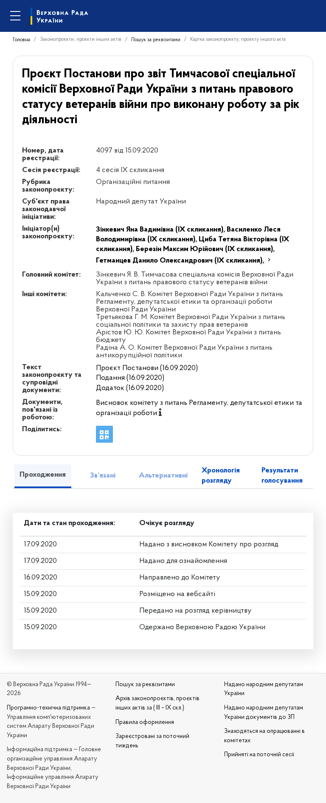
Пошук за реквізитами (155, 39)
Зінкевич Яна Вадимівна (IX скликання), (161, 230)
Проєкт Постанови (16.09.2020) (147, 368)
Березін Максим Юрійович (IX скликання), (205, 249)
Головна (21, 39)
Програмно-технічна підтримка (48, 708)
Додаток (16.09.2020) (130, 388)
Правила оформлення (144, 722)
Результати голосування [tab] (282, 475)
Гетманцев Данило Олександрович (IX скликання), (181, 261)
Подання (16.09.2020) (130, 378)
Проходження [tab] (43, 475)
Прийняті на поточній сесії (259, 755)
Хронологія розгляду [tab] (221, 475)
